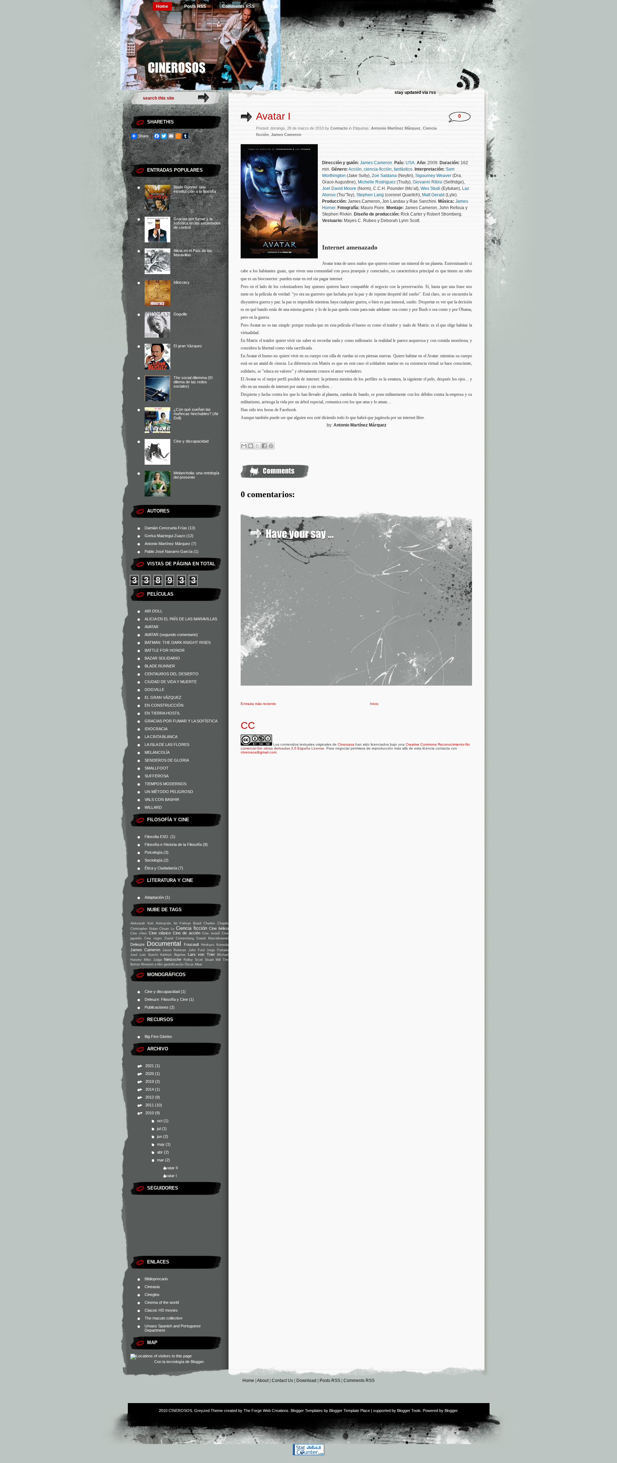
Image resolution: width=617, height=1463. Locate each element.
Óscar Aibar (193, 964)
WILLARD (153, 807)
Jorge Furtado (218, 950)
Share (143, 136)
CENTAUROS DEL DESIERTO (172, 674)
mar (161, 1160)
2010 (150, 1113)
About (263, 1380)
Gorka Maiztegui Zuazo (165, 536)
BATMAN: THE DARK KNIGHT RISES (178, 642)
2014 (150, 1089)
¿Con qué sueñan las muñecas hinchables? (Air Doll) (196, 413)
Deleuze (137, 944)
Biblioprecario (156, 1279)
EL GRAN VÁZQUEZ (163, 697)
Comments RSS (238, 6)
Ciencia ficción (191, 928)
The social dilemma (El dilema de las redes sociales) (193, 381)
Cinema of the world (162, 1302)
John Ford (197, 950)
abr (160, 1152)
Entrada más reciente (258, 704)
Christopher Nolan (144, 928)
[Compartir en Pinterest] (271, 445)
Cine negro (153, 938)
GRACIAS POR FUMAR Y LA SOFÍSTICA (181, 721)
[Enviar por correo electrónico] (243, 445)
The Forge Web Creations (266, 1410)
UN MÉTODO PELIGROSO (169, 791)
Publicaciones (157, 1007)
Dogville (180, 314)
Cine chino (138, 933)
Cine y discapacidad (191, 441)
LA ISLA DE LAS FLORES (167, 744)
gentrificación (174, 964)
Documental (164, 943)
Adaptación (154, 897)
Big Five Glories (158, 1036)
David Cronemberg (179, 938)
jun (160, 1136)
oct (160, 1121)
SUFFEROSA (157, 776)
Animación (163, 923)
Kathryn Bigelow (172, 955)
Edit (275, 6)
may (161, 1144)
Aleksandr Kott (142, 923)
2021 (150, 1066)
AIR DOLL (153, 611)
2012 (150, 1097)
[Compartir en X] (257, 445)
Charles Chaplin (216, 923)
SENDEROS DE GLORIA (167, 760)
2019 (150, 1081)
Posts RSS (195, 6)
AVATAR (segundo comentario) (171, 634)
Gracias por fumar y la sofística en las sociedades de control (197, 223)
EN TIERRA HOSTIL (162, 713)
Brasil (197, 923)
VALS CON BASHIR (162, 799)
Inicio (374, 704)
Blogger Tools (409, 1410)
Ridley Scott (193, 960)
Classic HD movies (161, 1310)
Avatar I (170, 1176)
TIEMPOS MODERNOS (165, 784)
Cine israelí (211, 933)
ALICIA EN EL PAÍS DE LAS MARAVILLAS (181, 619)
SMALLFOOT (157, 768)
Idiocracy (182, 282)
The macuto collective (163, 1318)
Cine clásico (160, 933)
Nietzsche (172, 959)
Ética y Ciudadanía (161, 868)
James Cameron (145, 950)
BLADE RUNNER (160, 666)
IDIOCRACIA (156, 729)
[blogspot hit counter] (308, 1454)
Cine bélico (219, 928)
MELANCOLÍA (157, 752)
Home (162, 6)
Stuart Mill (213, 960)
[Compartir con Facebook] (264, 445)
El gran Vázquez (188, 346)
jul (159, 1128)
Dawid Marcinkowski (212, 938)
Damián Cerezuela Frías (166, 528)
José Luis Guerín (144, 955)
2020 (150, 1073)
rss (432, 92)
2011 (150, 1105)
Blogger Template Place (349, 1410)
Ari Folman (182, 923)
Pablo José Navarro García (168, 551)
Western (147, 964)
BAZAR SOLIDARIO (162, 658)
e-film (159, 964)
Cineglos (152, 1294)
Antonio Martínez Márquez (167, 543)
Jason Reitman (174, 950)
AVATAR (152, 627)
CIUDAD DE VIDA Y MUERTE (171, 682)
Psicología (153, 852)
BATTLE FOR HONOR (165, 650)
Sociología (153, 860)
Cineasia (152, 1287)
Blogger (197, 1361)
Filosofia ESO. (157, 836)
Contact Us (282, 1380)
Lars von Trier (201, 954)
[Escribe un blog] (250, 445)
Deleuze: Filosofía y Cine (166, 999)
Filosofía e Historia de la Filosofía (173, 844)
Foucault (191, 944)
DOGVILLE (154, 689)
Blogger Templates (307, 1410)
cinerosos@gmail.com (258, 752)
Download (306, 1380)
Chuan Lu (166, 928)
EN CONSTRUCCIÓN (164, 705)
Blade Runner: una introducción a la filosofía (195, 189)
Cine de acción (186, 933)
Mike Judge (153, 960)
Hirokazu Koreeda (215, 945)
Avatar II (170, 1168)
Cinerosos (346, 744)
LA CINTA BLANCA (161, 737)
